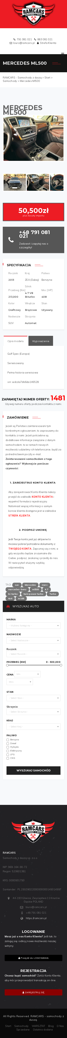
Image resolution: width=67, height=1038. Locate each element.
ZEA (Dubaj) (32, 279)
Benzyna (47, 279)
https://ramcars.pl (36, 918)
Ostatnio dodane (43, 1029)
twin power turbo (34, 593)
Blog (51, 1025)
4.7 (46, 589)
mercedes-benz (17, 589)
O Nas (60, 1025)
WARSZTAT (38, 1025)
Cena (10, 675)
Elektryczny (16, 750)
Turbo (52, 593)
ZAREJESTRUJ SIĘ (34, 992)
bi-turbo (13, 593)
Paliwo (12, 735)
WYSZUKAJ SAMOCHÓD (34, 770)
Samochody (21, 1025)
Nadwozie (14, 634)
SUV (11, 323)
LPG (12, 754)
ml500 (35, 589)
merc (45, 584)
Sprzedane (23, 1029)
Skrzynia (12, 706)
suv (17, 584)
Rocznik (11, 649)
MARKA (11, 619)
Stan (10, 692)
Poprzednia (9, 182)
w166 (21, 598)
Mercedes (30, 584)
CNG (12, 758)
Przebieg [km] (33, 662)
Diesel (13, 743)
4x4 (10, 598)
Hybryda (14, 747)
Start (8, 1025)
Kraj (10, 720)
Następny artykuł (58, 182)
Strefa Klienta (48, 42)
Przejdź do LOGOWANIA (34, 958)
